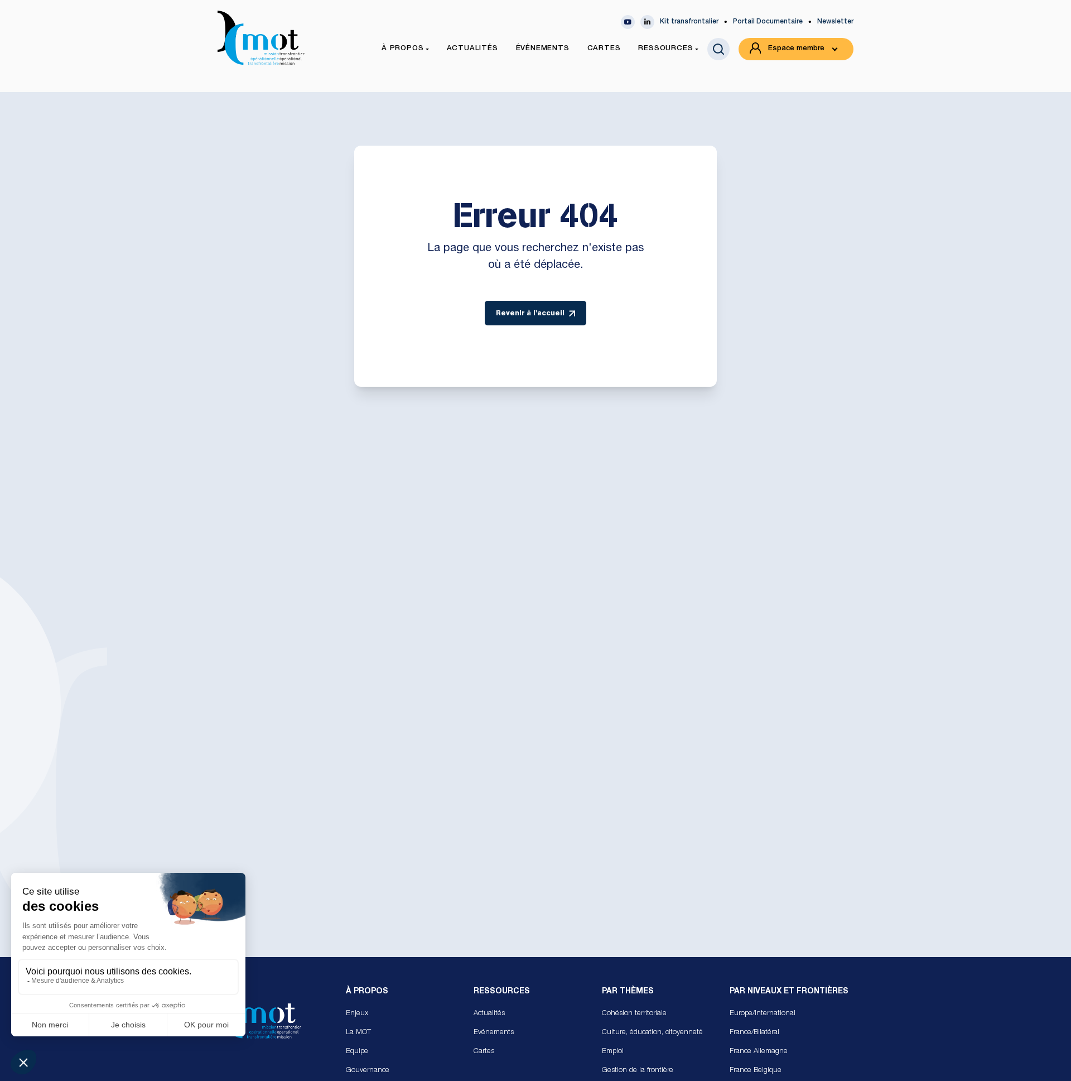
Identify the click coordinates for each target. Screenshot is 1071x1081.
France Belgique (755, 1070)
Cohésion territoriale (634, 1013)
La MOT (358, 1032)
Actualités (489, 1013)
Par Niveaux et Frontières (789, 992)
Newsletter (835, 21)
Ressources (502, 992)
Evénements (494, 1032)
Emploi (613, 1051)
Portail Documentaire (768, 21)
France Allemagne (759, 1051)
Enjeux (357, 1013)
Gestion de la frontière (637, 1070)
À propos (367, 992)
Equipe (357, 1051)
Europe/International (762, 1013)
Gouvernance (367, 1070)
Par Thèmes (628, 992)
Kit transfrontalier (689, 21)
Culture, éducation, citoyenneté (652, 1032)
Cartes (484, 1051)
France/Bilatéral (754, 1032)
